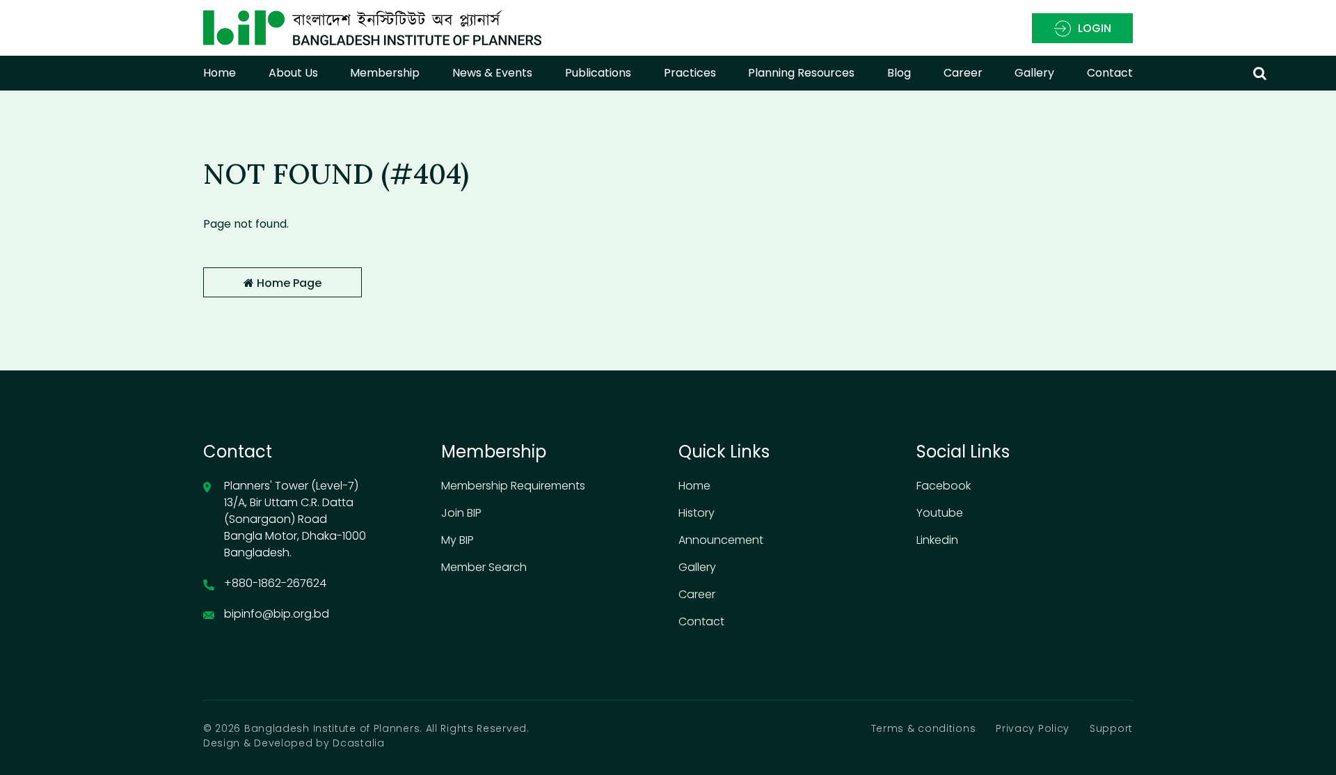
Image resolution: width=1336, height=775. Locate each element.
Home (219, 73)
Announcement (720, 540)
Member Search (484, 567)
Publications (598, 73)
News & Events (492, 73)
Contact (1110, 73)
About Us (293, 73)
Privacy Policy (1032, 728)
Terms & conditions (923, 728)
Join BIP (461, 513)
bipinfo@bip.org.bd (276, 614)
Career (696, 594)
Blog (899, 73)
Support (1111, 728)
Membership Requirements (513, 486)
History (696, 513)
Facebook (943, 486)
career (963, 73)
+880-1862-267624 (275, 583)
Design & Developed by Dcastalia (294, 743)
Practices (690, 73)
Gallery (1034, 73)
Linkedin (937, 540)
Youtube (939, 513)
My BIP (457, 540)
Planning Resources (801, 73)
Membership (385, 73)
